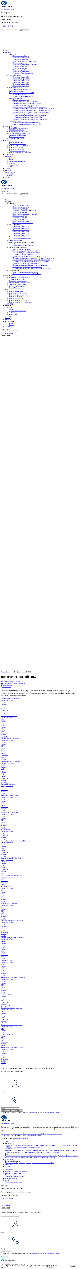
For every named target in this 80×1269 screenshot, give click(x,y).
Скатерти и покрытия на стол (14, 1177)
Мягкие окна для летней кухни (22, 73)
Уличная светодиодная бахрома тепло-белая (27, 117)
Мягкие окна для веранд (20, 57)
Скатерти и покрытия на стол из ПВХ (21, 93)
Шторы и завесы (6, 685)
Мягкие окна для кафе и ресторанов (24, 61)
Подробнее (50, 1267)
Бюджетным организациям (17, 161)
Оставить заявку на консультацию (12, 1110)
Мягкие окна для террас (20, 59)
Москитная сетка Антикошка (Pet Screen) (26, 123)
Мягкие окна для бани (19, 70)
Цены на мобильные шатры (18, 151)
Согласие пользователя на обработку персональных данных (42, 1134)
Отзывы (7, 168)
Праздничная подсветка (16, 137)
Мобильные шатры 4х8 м (20, 86)
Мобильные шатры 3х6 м (20, 80)
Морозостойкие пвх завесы (21, 89)
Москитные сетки (14, 121)
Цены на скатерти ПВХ (16, 149)
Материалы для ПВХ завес (17, 135)
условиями (33, 1112)
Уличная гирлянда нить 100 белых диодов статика (29, 107)
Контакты (8, 177)
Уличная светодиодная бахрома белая (24, 114)
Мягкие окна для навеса (20, 68)
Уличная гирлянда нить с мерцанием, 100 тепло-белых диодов (33, 108)
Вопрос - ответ (13, 165)
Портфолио (8, 170)
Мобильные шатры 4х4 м (20, 82)
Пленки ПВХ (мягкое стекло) (18, 128)
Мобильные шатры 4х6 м (20, 84)
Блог (10, 167)
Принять (72, 1266)
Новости (11, 175)
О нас (6, 50)
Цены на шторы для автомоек (18, 145)
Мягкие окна (13, 54)
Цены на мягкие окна (16, 142)
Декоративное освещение (17, 98)
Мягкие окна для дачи (19, 66)
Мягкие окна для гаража (20, 72)
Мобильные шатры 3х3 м (20, 77)
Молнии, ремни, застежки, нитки (20, 133)
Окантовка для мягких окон (18, 131)
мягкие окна (32, 1135)
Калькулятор (9, 154)
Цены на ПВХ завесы (16, 147)
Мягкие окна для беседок (20, 56)
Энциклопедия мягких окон (14, 1182)
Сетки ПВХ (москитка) (16, 138)
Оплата (11, 159)
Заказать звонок (6, 19)
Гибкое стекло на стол (19, 94)
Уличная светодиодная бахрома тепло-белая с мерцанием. (31, 119)
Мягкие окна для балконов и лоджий (24, 64)
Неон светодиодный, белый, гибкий (24, 101)
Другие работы (6, 687)
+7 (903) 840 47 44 (7, 26)
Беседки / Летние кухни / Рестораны (13, 683)
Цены (6, 140)
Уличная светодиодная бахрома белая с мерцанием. (29, 116)
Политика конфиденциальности (11, 1134)
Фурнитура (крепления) (16, 130)
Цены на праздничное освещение (20, 152)
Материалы (8, 126)
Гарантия (12, 163)
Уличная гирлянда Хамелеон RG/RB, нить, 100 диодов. (30, 112)
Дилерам (11, 158)
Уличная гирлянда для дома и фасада (24, 105)
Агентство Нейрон (21, 1138)
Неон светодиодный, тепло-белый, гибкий (26, 103)
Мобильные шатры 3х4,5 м (21, 79)
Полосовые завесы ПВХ (17, 87)
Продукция (8, 52)
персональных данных (52, 1112)
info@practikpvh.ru (7, 1205)
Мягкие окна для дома (19, 63)
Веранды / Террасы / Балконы (10, 681)
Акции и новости (10, 172)
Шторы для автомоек (16, 91)
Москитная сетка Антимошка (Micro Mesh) (26, 124)
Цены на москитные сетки (17, 144)
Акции (11, 174)
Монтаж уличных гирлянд (21, 100)
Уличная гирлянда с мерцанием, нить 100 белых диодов (31, 110)
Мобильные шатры (15, 75)
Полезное (8, 156)
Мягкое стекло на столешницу (22, 96)
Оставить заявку (6, 1251)
